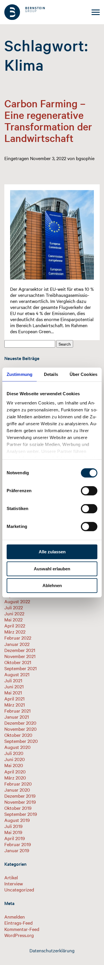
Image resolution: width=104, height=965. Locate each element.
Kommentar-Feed (21, 929)
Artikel (11, 877)
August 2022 (17, 601)
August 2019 (17, 820)
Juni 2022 (14, 613)
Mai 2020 (13, 765)
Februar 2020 (18, 783)
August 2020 (17, 747)
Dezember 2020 (20, 722)
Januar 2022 (16, 644)
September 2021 (20, 668)
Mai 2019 (13, 832)
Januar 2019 (16, 850)
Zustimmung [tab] (19, 374)
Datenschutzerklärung (52, 950)
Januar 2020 (17, 789)
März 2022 (14, 631)
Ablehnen (52, 585)
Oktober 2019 (17, 808)
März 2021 (14, 704)
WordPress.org (19, 935)
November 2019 (20, 802)
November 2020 (20, 729)
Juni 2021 (14, 686)
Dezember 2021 (19, 650)
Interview (13, 883)
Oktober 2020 (18, 735)
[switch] (89, 490)
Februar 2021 (17, 710)
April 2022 (14, 625)
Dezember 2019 (20, 795)
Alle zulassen (52, 551)
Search (65, 344)
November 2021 (20, 656)
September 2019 (20, 814)
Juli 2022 (13, 607)
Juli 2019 (13, 826)
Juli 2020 (13, 753)
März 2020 (15, 777)
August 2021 (16, 674)
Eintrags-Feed (18, 922)
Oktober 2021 (17, 662)
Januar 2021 (16, 716)
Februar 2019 (17, 844)
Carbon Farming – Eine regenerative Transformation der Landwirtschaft (48, 121)
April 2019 (14, 838)
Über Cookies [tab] (83, 374)
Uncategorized (19, 889)
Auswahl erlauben (52, 568)
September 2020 (21, 741)
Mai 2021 (13, 692)
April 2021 (14, 698)
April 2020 (15, 771)
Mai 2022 (13, 619)
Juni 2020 (14, 759)
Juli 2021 (13, 680)
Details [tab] (51, 374)
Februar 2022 (17, 637)
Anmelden (14, 916)
